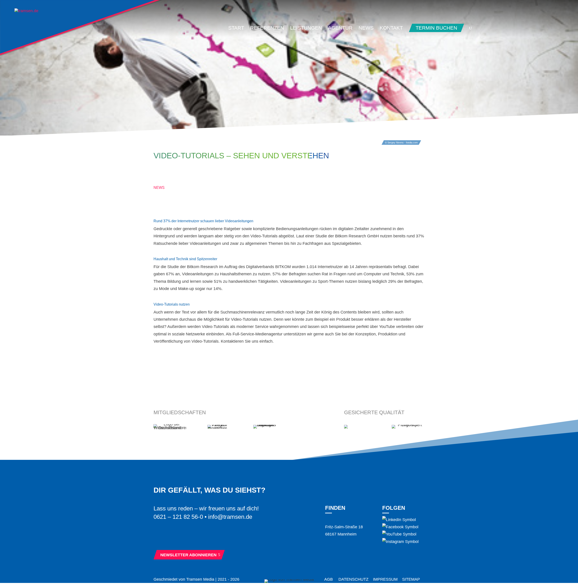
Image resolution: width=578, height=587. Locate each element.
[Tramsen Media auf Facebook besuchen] (400, 527)
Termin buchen (436, 28)
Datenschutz (353, 579)
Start (236, 28)
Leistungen (306, 28)
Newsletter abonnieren (190, 554)
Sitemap (411, 579)
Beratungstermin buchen (192, 538)
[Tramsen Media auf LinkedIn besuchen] (399, 519)
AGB (328, 579)
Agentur (340, 28)
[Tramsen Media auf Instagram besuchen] (400, 541)
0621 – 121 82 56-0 (178, 516)
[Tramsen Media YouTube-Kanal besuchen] (399, 534)
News (366, 28)
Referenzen (267, 28)
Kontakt (391, 28)
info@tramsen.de (230, 516)
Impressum (385, 579)
